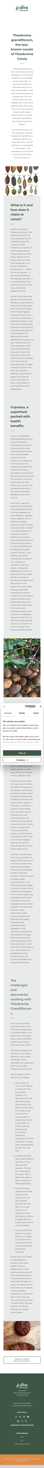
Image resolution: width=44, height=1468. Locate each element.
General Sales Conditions (29, 1458)
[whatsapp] (22, 1421)
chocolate (22, 950)
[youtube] (28, 1417)
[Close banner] (40, 706)
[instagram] (24, 1417)
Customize (20, 760)
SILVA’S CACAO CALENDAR (22, 1403)
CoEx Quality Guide (22, 1444)
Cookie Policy (25, 1460)
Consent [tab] (7, 713)
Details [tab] (22, 713)
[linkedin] (18, 1421)
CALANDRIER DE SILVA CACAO (22, 1405)
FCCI (22, 1437)
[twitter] (20, 1417)
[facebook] (16, 1417)
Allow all (22, 753)
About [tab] (36, 713)
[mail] (26, 1421)
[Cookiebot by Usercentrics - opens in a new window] (26, 706)
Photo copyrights (17, 1458)
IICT (22, 1440)
